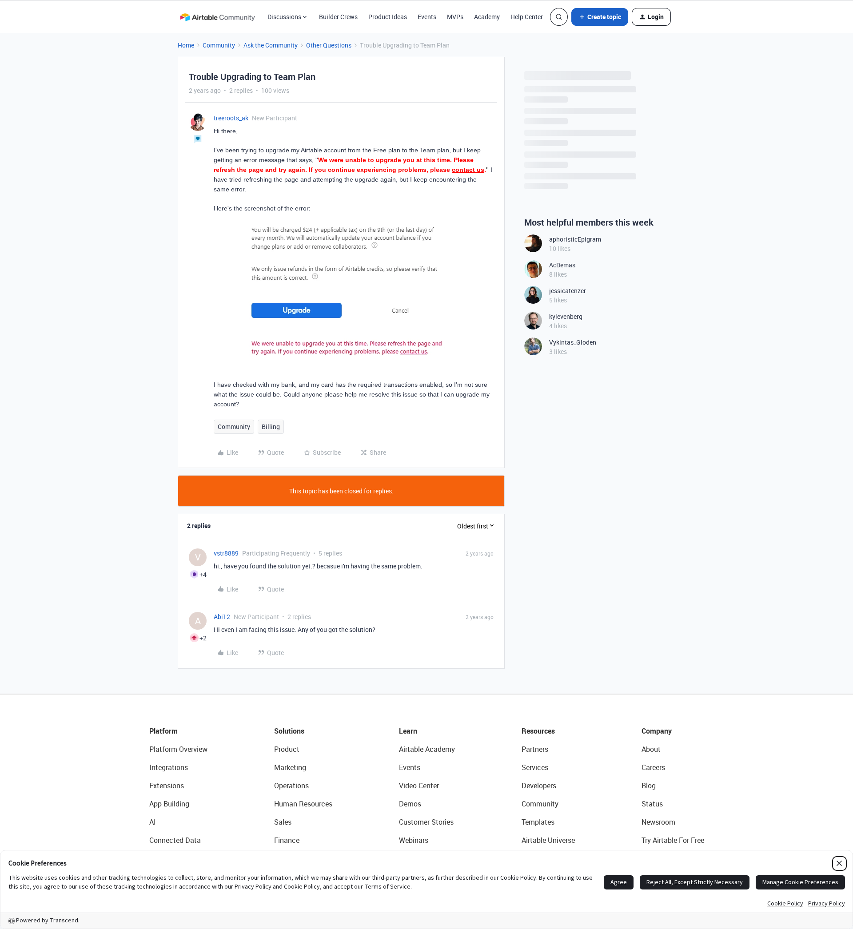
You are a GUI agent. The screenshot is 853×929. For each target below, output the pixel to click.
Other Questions (328, 45)
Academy (487, 16)
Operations (291, 785)
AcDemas (562, 265)
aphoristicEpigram (575, 239)
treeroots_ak (231, 118)
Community (219, 45)
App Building (169, 804)
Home (186, 45)
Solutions (289, 731)
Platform (163, 731)
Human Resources (303, 804)
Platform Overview (178, 749)
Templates (538, 822)
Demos (410, 804)
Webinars (413, 840)
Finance (286, 840)
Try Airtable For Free (673, 840)
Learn (408, 731)
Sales (282, 822)
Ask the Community (270, 45)
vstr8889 (226, 553)
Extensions (166, 785)
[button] (599, 17)
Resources (538, 731)
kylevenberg (565, 316)
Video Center (419, 785)
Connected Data (175, 840)
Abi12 (222, 616)
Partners (535, 749)
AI (152, 822)
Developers (539, 785)
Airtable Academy (427, 749)
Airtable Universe (548, 840)
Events (427, 16)
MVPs (455, 16)
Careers (653, 767)
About (651, 749)
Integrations (168, 767)
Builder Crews (338, 16)
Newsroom (658, 822)
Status (652, 804)
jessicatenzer (567, 290)
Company (657, 731)
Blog (649, 785)
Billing (271, 426)
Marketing (290, 767)
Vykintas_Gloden (572, 342)
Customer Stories (426, 822)
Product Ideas (387, 16)
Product (286, 749)
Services (535, 767)
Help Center (526, 16)
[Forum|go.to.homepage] (217, 17)
